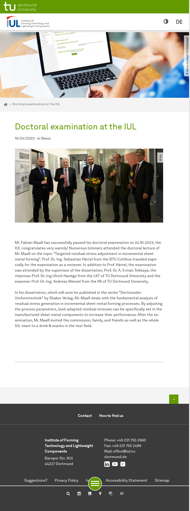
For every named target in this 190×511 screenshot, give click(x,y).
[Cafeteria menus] (90, 494)
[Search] (68, 494)
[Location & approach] (100, 494)
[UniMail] (121, 494)
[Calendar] (79, 494)
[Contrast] (166, 21)
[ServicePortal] (110, 494)
